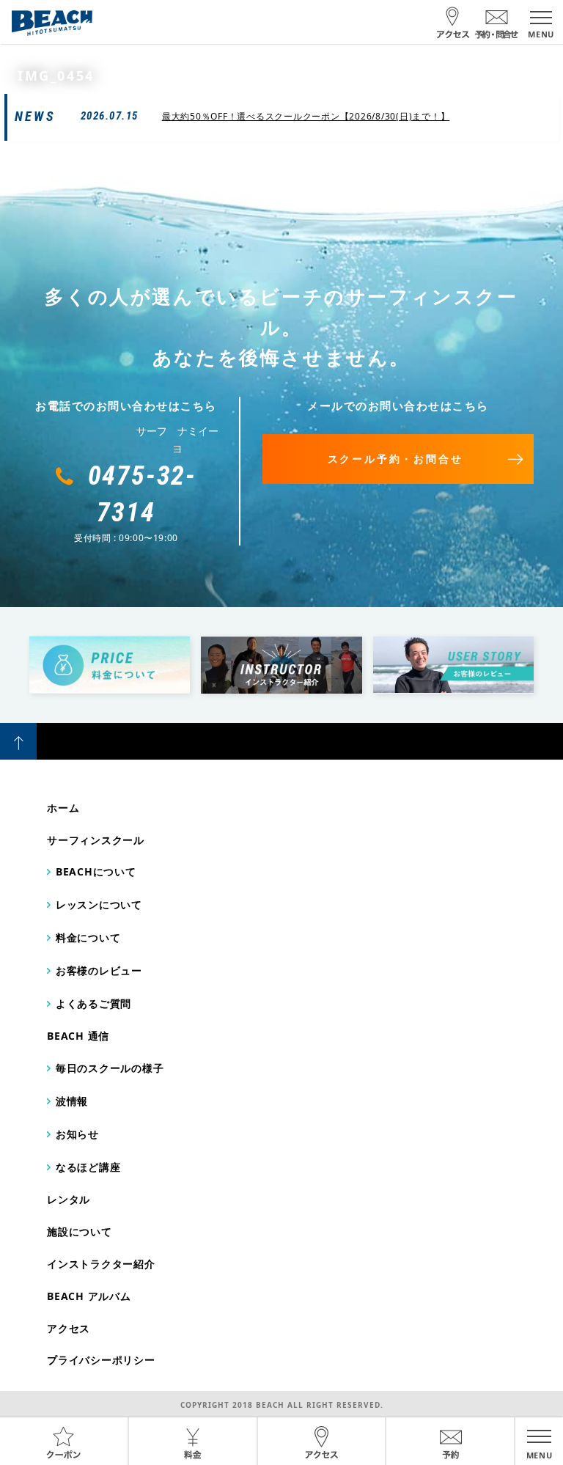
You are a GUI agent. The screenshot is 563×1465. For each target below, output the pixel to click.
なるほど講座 (88, 1167)
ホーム (63, 808)
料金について (88, 937)
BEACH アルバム (89, 1296)
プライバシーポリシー (101, 1360)
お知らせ (77, 1134)
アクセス (68, 1328)
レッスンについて (99, 904)
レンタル (68, 1199)
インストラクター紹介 (101, 1264)
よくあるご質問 (93, 1003)
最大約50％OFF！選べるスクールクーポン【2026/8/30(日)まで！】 (306, 116)
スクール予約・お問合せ (395, 459)
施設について (79, 1231)
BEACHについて (96, 871)
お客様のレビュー (99, 970)
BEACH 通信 (78, 1036)
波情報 (72, 1101)
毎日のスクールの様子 (110, 1068)
